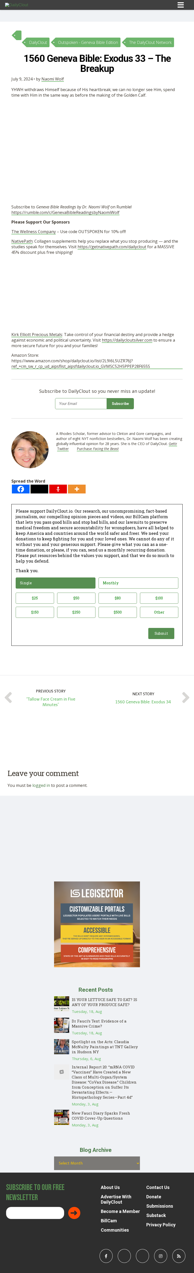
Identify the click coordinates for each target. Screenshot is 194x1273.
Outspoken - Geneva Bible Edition (88, 42)
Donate (153, 1196)
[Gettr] (58, 489)
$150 (35, 612)
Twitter (63, 448)
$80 (118, 598)
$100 (159, 598)
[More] (77, 489)
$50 (76, 598)
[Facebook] (21, 489)
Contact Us (157, 1187)
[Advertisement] (97, 139)
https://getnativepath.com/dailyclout (112, 247)
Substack (156, 1215)
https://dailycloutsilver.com (127, 340)
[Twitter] (39, 489)
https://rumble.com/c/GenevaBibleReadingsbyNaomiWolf (65, 212)
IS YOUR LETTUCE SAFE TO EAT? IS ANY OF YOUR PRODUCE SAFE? (104, 1002)
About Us (110, 1187)
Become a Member (120, 1211)
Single (26, 582)
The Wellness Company (33, 231)
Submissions (159, 1206)
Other (159, 612)
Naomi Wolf (52, 79)
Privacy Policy (161, 1224)
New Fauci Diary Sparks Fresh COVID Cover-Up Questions (101, 1116)
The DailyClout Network (150, 42)
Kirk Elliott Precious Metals (36, 334)
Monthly (110, 582)
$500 (118, 612)
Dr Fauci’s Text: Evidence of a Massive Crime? (99, 1023)
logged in (41, 785)
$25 (35, 598)
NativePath (22, 241)
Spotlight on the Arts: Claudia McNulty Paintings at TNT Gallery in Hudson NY (105, 1046)
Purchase (98, 448)
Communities (115, 1230)
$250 (76, 612)
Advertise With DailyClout (116, 1199)
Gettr (173, 443)
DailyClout (38, 42)
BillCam (109, 1220)
